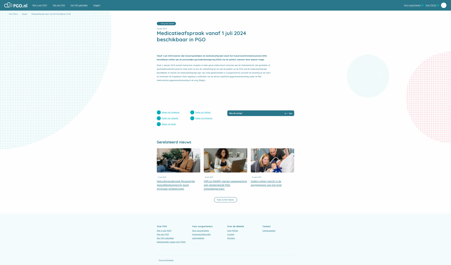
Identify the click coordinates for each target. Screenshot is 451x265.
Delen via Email (169, 124)
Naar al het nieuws (225, 199)
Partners (231, 238)
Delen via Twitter (203, 112)
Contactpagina (268, 230)
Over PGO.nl (431, 5)
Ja (285, 113)
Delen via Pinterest (203, 118)
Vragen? (96, 5)
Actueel (230, 234)
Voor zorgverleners (412, 5)
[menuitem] (40, 5)
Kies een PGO (59, 5)
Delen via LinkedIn (170, 118)
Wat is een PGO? (39, 5)
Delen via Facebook (170, 112)
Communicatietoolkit (201, 234)
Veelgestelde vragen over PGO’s (171, 242)
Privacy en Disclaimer (166, 260)
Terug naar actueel (167, 23)
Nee (290, 113)
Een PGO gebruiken (79, 5)
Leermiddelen (198, 238)
